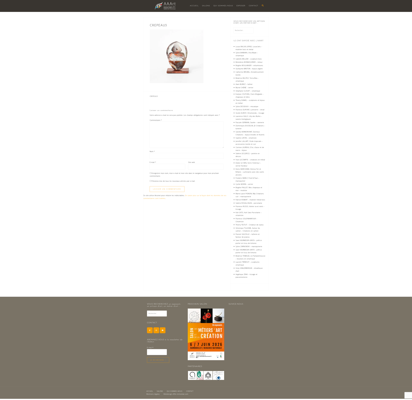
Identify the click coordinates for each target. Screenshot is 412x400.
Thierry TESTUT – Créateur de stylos (250, 225)
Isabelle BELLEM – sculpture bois (249, 59)
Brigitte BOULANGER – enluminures (249, 65)
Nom (152, 151)
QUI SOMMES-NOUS (223, 6)
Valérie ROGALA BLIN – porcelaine (249, 203)
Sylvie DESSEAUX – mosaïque (247, 106)
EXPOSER (240, 6)
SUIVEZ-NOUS (236, 304)
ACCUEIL (194, 6)
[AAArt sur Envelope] (162, 330)
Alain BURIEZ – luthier (244, 84)
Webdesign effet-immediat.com (176, 394)
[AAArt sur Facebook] (150, 330)
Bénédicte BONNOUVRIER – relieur (249, 62)
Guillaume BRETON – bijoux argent (249, 69)
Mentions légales (153, 394)
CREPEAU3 (154, 96)
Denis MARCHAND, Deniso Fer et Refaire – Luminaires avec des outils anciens (250, 172)
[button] (263, 5)
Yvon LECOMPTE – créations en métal (250, 160)
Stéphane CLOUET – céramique (248, 91)
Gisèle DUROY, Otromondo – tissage (250, 113)
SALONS (206, 6)
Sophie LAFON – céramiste (246, 138)
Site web (191, 162)
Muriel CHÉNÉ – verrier (244, 88)
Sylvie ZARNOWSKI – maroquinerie (249, 246)
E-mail (153, 162)
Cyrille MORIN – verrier (244, 184)
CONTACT (253, 6)
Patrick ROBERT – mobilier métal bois (250, 200)
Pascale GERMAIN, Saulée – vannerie (250, 122)
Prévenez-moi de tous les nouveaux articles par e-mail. (173, 181)
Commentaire (156, 120)
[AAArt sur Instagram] (156, 330)
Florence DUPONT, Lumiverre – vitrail (250, 110)
